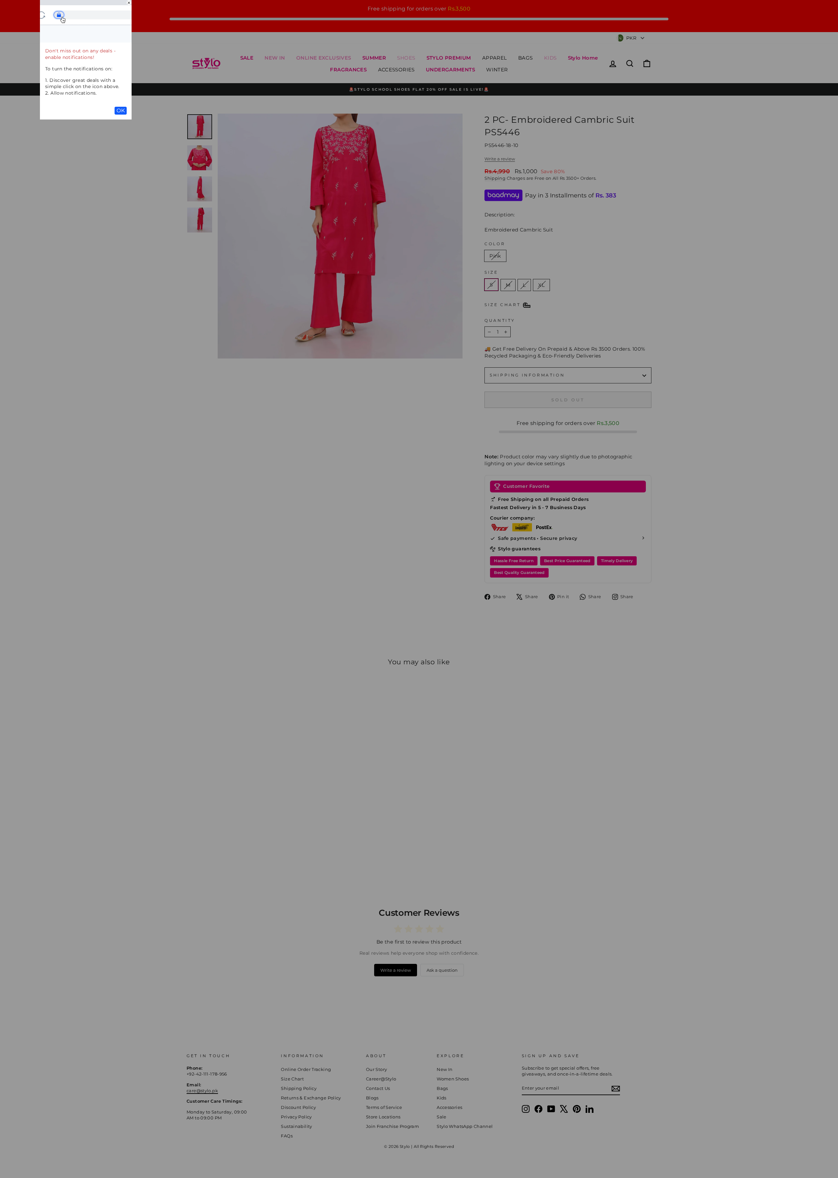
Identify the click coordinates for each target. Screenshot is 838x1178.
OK (121, 110)
